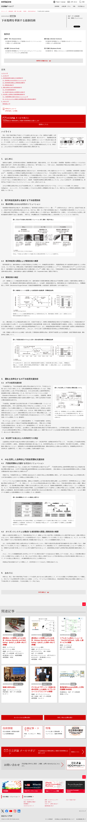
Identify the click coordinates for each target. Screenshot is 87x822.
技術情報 (57, 6)
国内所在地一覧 (49, 805)
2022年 (24, 11)
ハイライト (3, 73)
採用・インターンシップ (51, 799)
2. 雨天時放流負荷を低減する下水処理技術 (11, 78)
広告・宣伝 (47, 801)
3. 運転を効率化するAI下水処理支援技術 (10, 87)
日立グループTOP (6, 816)
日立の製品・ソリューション (10, 796)
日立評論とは (81, 6)
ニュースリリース (28, 799)
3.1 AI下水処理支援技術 (8, 89)
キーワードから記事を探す (22, 717)
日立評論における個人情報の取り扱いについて (64, 819)
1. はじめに (4, 75)
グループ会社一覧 (70, 799)
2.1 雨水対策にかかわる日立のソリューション (13, 80)
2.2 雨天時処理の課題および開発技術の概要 (13, 82)
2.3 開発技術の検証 (7, 85)
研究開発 (26, 803)
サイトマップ (82, 811)
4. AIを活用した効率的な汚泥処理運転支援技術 (12, 94)
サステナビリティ (28, 805)
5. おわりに (4, 101)
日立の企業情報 (28, 796)
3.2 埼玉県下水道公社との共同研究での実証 (13, 92)
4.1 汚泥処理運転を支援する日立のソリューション (15, 96)
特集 (74, 6)
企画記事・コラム (66, 6)
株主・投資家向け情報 (29, 801)
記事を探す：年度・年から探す (15, 11)
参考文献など (6, 103)
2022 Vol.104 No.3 (32, 11)
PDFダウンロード (11, 110)
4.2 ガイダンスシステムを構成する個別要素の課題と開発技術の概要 (19, 99)
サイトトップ (4, 11)
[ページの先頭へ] (84, 604)
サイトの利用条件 (49, 819)
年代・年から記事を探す (65, 717)
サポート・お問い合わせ (51, 803)
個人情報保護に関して (81, 819)
